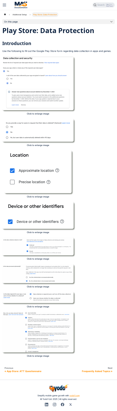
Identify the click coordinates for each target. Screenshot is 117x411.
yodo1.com (74, 395)
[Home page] (5, 14)
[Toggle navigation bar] (4, 5)
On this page (11, 21)
